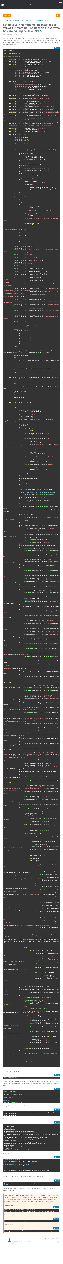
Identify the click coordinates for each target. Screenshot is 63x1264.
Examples (46, 20)
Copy (57, 47)
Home (5, 20)
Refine (6, 15)
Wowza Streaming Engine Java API (33, 20)
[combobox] (33, 15)
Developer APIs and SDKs (15, 20)
